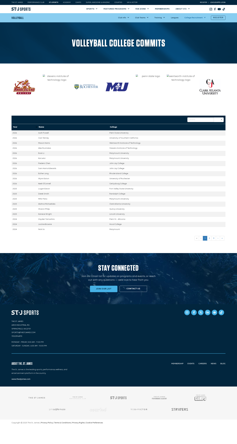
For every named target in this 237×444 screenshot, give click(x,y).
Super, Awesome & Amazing (98, 2)
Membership (177, 364)
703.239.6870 (17, 336)
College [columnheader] (113, 127)
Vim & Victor (132, 2)
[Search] (216, 119)
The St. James (17, 2)
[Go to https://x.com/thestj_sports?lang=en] (201, 312)
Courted (118, 2)
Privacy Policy (47, 423)
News (213, 364)
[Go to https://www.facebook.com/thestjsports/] (215, 9)
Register (203, 2)
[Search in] (221, 119)
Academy (67, 2)
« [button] (196, 238)
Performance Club (36, 2)
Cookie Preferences (94, 423)
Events (190, 364)
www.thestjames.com (21, 379)
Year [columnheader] (15, 127)
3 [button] (213, 238)
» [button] (222, 238)
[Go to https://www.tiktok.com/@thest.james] (223, 9)
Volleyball (18, 18)
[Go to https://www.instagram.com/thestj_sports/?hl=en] (210, 9)
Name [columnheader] (41, 127)
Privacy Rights (78, 423)
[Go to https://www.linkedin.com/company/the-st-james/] (207, 312)
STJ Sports (53, 2)
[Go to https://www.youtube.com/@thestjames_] (219, 9)
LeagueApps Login (217, 2)
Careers (202, 364)
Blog (222, 364)
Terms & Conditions (62, 423)
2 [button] (209, 238)
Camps (78, 2)
